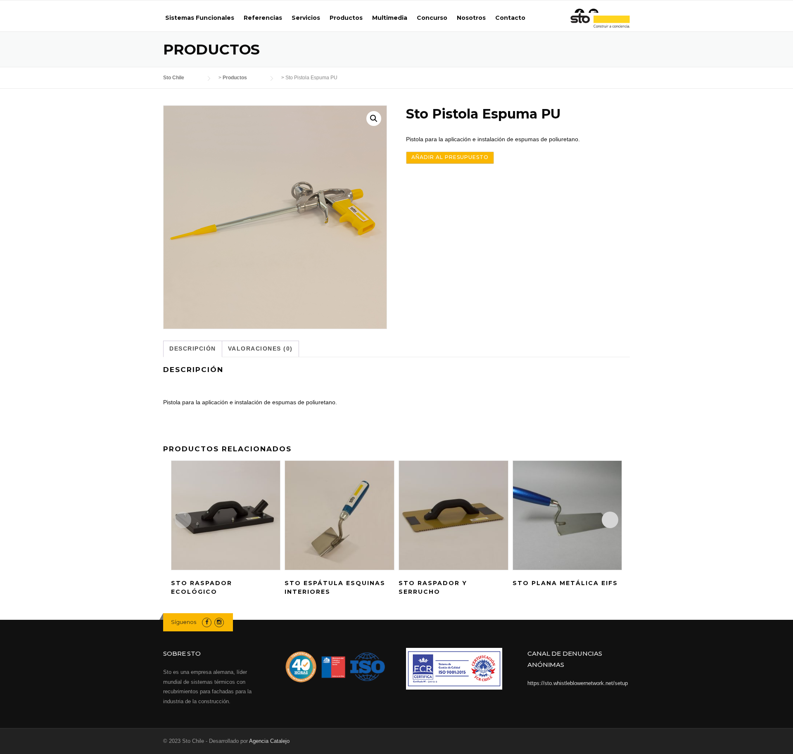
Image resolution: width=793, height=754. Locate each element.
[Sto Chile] (600, 20)
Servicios (306, 17)
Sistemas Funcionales (199, 17)
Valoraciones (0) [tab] (260, 348)
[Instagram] (219, 622)
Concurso (432, 17)
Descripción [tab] (192, 348)
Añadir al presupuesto (450, 157)
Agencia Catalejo (269, 741)
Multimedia (389, 17)
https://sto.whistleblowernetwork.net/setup (577, 683)
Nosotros (471, 17)
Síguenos (183, 622)
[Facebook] (206, 622)
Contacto (510, 17)
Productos (346, 17)
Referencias (263, 17)
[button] (373, 118)
